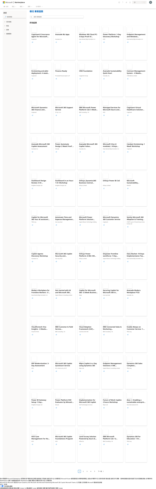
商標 (44, 488)
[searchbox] (16, 16)
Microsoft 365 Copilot (58, 482)
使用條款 (39, 488)
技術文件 (49, 478)
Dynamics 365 (26, 482)
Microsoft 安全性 (13, 482)
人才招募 (78, 482)
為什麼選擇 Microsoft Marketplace (10, 478)
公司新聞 (84, 482)
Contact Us (23, 488)
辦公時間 (34, 478)
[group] (32, 42)
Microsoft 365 (35, 482)
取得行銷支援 (106, 478)
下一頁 (100, 471)
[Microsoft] (8, 2)
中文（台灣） (4, 484)
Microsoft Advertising (45, 482)
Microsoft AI (3, 482)
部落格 (23, 478)
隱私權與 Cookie (31, 488)
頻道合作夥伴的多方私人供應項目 (42, 480)
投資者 (100, 482)
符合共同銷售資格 (139, 478)
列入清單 (99, 478)
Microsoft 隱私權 (93, 482)
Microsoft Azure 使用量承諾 (69, 478)
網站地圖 (16, 488)
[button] (31, 17)
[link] (41, 43)
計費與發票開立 (82, 478)
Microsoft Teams (71, 482)
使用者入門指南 (41, 478)
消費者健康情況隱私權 (7, 488)
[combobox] (57, 16)
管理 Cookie (59, 488)
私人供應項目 (57, 478)
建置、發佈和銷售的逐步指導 (125, 478)
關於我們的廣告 (50, 488)
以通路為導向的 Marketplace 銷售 (21, 480)
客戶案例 (28, 478)
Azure (20, 482)
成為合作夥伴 (92, 478)
